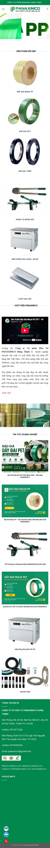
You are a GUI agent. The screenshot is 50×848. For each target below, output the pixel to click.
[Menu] (3, 9)
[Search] (47, 9)
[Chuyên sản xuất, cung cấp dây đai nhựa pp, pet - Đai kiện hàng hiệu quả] (25, 9)
